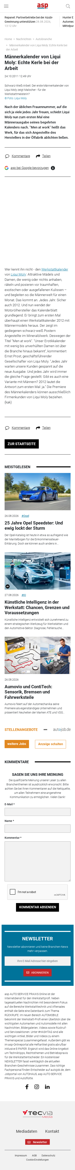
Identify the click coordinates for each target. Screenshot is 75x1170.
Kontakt (52, 1131)
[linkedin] (47, 1086)
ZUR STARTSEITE (22, 444)
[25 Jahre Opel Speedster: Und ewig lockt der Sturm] (38, 491)
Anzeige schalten (50, 744)
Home (8, 39)
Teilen (46, 156)
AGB (34, 1155)
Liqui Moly (18, 274)
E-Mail (9, 804)
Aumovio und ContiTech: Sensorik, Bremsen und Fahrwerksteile (28, 692)
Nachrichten (23, 39)
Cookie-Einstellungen (37, 1159)
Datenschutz (48, 1155)
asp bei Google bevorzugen (30, 168)
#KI (24, 595)
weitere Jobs (16, 744)
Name (8, 820)
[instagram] (36, 1086)
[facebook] (26, 1086)
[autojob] (62, 729)
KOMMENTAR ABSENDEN (37, 907)
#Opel (25, 515)
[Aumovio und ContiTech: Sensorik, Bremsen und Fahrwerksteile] (38, 655)
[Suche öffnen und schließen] (67, 6)
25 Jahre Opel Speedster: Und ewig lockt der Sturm (34, 525)
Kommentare (21, 156)
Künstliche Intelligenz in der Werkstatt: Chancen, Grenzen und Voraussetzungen (37, 607)
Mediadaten (26, 1131)
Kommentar (12, 837)
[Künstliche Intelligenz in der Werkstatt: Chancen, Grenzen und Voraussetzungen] (38, 571)
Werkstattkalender (54, 269)
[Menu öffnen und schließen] (7, 6)
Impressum (21, 1155)
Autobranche (44, 39)
